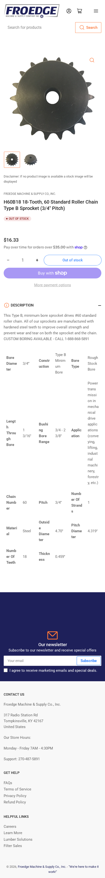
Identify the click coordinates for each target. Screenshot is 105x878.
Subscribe (89, 661)
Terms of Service (17, 789)
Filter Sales (13, 846)
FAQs (8, 783)
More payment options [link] (52, 285)
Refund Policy (15, 802)
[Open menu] (96, 11)
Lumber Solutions (18, 839)
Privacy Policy (15, 796)
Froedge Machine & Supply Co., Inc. (30, 194)
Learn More (13, 833)
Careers (10, 826)
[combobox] (52, 27)
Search (91, 27)
